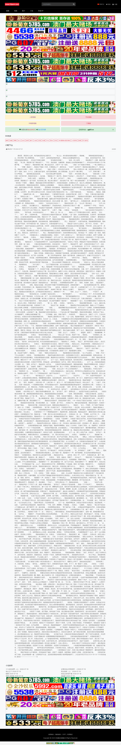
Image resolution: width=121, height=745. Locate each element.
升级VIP (40, 11)
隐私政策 (58, 734)
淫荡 (39, 140)
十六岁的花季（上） (12, 669)
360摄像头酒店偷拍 (64, 140)
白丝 (23, 140)
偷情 (7, 140)
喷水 (51, 140)
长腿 (43, 140)
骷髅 (7, 674)
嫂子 (31, 140)
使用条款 (51, 734)
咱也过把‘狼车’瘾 (66, 674)
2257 (64, 734)
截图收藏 (28, 129)
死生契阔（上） (66, 671)
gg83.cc (91, 129)
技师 (27, 140)
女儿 (19, 140)
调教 (15, 140)
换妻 (79, 140)
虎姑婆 (63, 676)
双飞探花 (85, 140)
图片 (23, 11)
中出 (47, 140)
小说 (31, 11)
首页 (7, 11)
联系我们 (70, 734)
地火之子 (9, 671)
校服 (11, 140)
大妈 (35, 140)
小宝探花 (74, 140)
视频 (15, 11)
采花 (55, 140)
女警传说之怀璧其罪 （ (69, 669)
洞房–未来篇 (10, 676)
